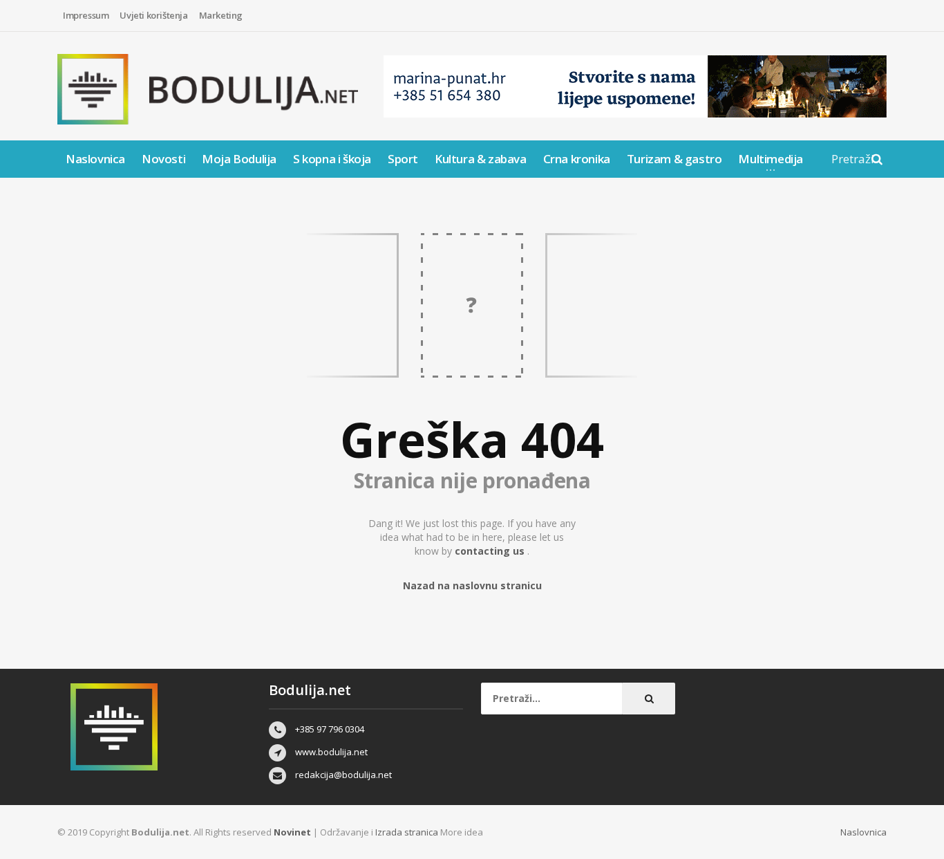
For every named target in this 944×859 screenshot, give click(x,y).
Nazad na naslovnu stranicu (472, 585)
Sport (403, 159)
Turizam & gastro (674, 159)
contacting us (491, 550)
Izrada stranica (407, 832)
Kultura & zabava (481, 159)
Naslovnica (95, 159)
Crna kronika (576, 159)
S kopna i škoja (332, 159)
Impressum (85, 15)
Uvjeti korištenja (153, 15)
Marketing (221, 15)
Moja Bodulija (239, 159)
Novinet (292, 832)
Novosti (163, 159)
